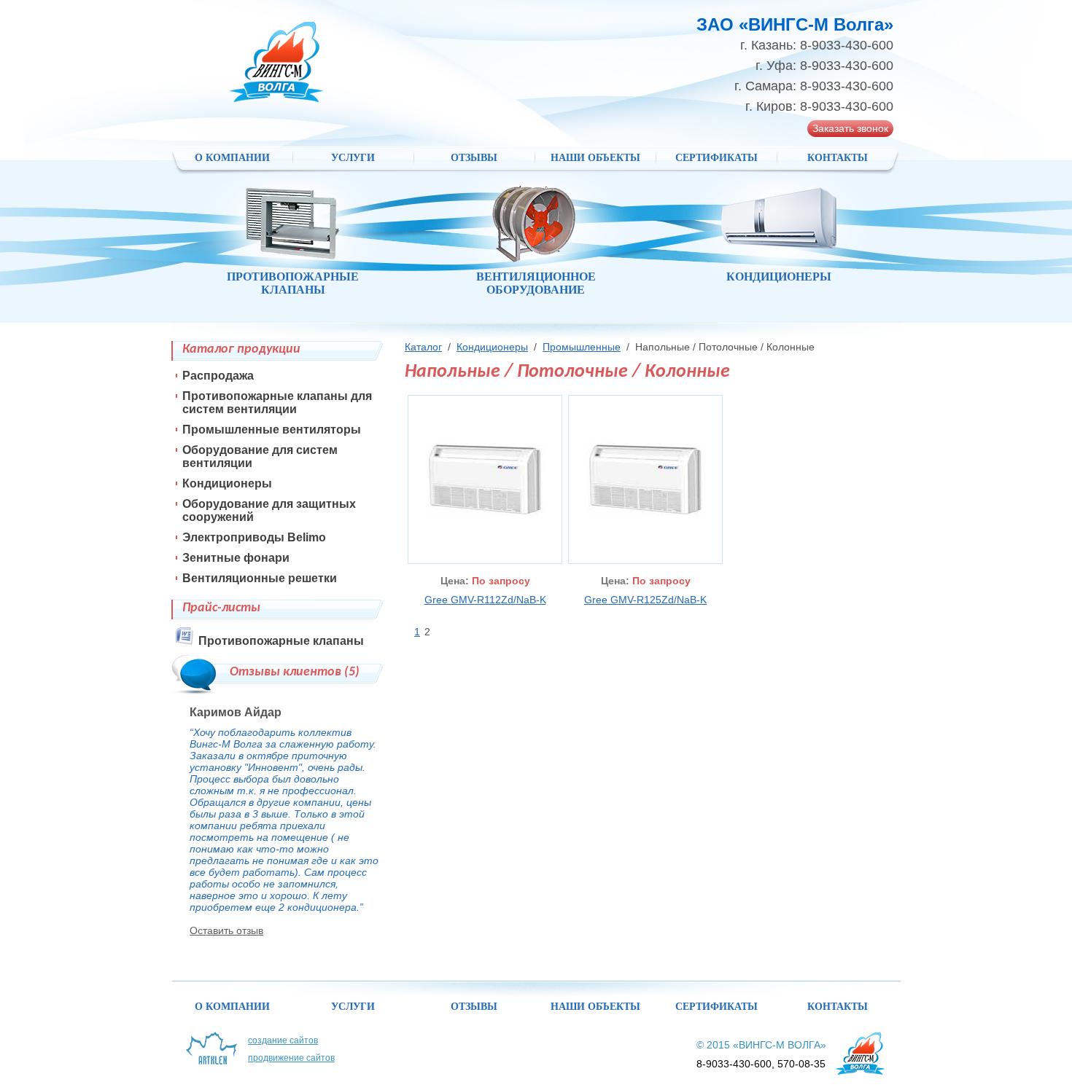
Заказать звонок (850, 128)
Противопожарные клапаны (281, 641)
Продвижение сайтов (291, 1058)
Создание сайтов (283, 1040)
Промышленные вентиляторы (271, 429)
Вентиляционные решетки (259, 578)
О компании (232, 157)
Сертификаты (716, 157)
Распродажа (218, 375)
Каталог (423, 347)
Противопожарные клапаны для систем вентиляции (277, 402)
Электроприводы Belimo (254, 537)
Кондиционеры (492, 347)
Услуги (353, 157)
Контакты (837, 157)
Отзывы (474, 157)
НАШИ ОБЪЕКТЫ (595, 157)
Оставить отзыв (226, 930)
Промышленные (582, 347)
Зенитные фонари (236, 558)
